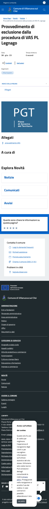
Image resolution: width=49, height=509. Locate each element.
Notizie (22, 18)
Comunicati (5, 383)
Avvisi (3, 379)
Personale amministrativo (11, 313)
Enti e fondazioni (7, 309)
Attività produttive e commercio (13, 352)
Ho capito (21, 501)
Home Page (7, 18)
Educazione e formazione (11, 363)
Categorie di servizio (11, 340)
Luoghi (4, 407)
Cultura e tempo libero (10, 359)
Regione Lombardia (9, 2)
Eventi (3, 403)
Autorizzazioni (6, 355)
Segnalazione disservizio (10, 452)
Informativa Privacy (9, 467)
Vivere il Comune (9, 395)
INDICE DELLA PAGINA (9, 83)
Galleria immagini (8, 399)
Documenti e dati (8, 331)
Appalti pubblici (7, 348)
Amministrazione (9, 305)
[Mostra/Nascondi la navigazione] (2, 9)
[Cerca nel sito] (44, 9)
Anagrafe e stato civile (10, 344)
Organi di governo (8, 324)
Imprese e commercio (9, 366)
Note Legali (5, 470)
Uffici (3, 328)
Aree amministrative (9, 317)
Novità (15, 18)
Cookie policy (6, 463)
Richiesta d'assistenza (9, 456)
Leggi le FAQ (6, 445)
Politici (4, 320)
